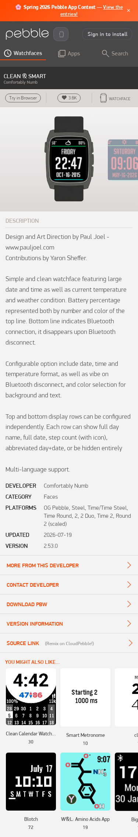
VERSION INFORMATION (35, 624)
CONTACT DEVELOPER (33, 585)
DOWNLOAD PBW (27, 604)
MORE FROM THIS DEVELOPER (43, 565)
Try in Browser (23, 98)
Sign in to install (107, 34)
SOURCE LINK (23, 643)
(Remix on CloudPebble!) (69, 643)
